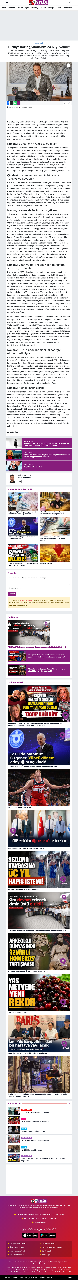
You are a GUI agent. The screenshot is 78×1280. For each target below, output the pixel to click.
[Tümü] (69, 1103)
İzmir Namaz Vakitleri (17, 1247)
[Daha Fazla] (18, 103)
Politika (20, 8)
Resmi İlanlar (68, 8)
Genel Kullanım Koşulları (55, 1262)
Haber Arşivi (46, 1255)
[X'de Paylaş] (11, 103)
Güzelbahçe (27, 1270)
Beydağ (47, 1268)
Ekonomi (11, 8)
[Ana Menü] (7, 3)
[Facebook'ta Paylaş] (8, 103)
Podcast (42, 1264)
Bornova (54, 1268)
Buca (59, 1268)
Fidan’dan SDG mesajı (32, 1150)
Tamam (70, 1277)
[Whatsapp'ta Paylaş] (15, 103)
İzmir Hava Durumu (48, 1243)
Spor (27, 8)
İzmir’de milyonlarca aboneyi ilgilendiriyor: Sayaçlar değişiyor (43, 1159)
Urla (70, 1272)
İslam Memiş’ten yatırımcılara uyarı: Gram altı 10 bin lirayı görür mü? (53, 513)
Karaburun (44, 1270)
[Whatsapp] (51, 1229)
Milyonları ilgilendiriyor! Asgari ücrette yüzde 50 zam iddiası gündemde (22, 513)
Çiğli (69, 1268)
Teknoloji (34, 8)
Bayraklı (33, 1268)
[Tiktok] (44, 1229)
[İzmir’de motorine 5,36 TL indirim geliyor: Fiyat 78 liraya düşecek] (23, 553)
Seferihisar (49, 1272)
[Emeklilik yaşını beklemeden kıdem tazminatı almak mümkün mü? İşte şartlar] (55, 526)
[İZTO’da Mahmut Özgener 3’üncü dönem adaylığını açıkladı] (23, 526)
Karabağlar (36, 1270)
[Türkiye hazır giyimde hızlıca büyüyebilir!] (39, 81)
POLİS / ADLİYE (26, 1109)
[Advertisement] (39, 25)
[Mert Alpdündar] (12, 478)
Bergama (40, 1268)
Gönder (12, 594)
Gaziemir (19, 1270)
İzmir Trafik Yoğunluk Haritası (52, 1247)
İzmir (3, 8)
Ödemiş (41, 1272)
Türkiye (51, 8)
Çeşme (64, 1268)
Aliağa (14, 1268)
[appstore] (30, 1235)
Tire (60, 1272)
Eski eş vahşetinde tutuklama (35, 1112)
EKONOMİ (39, 43)
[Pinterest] (30, 1229)
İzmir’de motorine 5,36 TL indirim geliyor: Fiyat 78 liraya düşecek (23, 564)
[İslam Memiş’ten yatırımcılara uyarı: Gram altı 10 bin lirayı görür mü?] (55, 501)
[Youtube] (40, 1229)
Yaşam (43, 8)
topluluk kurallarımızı (27, 600)
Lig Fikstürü (42, 1262)
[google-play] (47, 1235)
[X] (27, 1229)
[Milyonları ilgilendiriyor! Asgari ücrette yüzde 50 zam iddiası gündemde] (23, 501)
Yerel (59, 8)
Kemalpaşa (61, 1270)
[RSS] (54, 1229)
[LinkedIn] (37, 1229)
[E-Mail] (19, 481)
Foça (13, 1270)
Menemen (27, 1272)
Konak (13, 1272)
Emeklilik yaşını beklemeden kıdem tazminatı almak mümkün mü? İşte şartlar (52, 538)
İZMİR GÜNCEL (26, 1138)
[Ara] (70, 2)
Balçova (20, 1268)
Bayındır (26, 1268)
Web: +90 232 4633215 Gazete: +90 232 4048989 (40, 1218)
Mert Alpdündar (13, 107)
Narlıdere (35, 1272)
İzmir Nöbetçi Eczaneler (18, 1243)
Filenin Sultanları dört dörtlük (35, 1122)
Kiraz (68, 1270)
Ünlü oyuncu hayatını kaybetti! (36, 1131)
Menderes (19, 1272)
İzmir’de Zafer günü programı (35, 1141)
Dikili (9, 1270)
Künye (66, 1262)
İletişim (35, 1264)
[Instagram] (33, 1229)
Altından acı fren (46, 563)
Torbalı (65, 1272)
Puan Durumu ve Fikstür (18, 1251)
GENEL (24, 1128)
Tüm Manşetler (47, 1251)
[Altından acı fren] (55, 553)
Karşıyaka (52, 1270)
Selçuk (56, 1272)
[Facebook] (23, 1229)
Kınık (8, 1272)
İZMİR (9, 1268)
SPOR (23, 1119)
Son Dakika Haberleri (17, 1255)
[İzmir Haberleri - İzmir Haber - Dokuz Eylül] (38, 2)
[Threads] (47, 1229)
